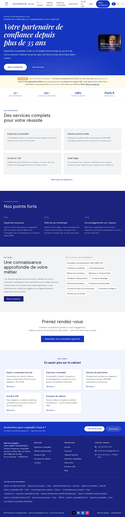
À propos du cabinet (42, 459)
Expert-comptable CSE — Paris (16, 490)
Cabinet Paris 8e (50, 4)
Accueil (31, 4)
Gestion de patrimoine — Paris (44, 497)
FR (114, 4)
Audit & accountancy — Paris (39, 486)
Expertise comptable (60, 4)
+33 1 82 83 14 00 (19, 4)
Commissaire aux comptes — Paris (76, 490)
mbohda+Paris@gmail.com (108, 451)
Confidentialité (116, 513)
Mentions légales (103, 513)
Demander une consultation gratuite (62, 339)
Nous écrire (113, 429)
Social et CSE (39, 455)
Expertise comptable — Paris (101, 497)
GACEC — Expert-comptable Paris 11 (73, 497)
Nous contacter (103, 4)
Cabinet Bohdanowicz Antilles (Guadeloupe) (58, 493)
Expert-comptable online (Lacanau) (92, 493)
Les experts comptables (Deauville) (18, 501)
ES (122, 4)
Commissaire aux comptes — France (45, 490)
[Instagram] (87, 513)
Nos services (38, 67)
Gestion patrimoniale (42, 451)
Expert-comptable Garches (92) (17, 497)
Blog (91, 4)
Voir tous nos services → (62, 179)
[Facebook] (82, 513)
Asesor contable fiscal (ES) (15, 486)
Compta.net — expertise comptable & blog (21, 493)
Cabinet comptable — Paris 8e (93, 486)
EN (118, 4)
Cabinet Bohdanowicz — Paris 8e (66, 486)
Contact (37, 463)
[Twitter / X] (74, 513)
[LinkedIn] (78, 513)
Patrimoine (73, 4)
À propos (40, 4)
